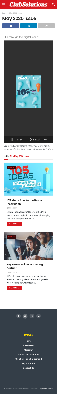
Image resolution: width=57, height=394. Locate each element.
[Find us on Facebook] (18, 316)
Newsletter (28, 345)
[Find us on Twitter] (25, 316)
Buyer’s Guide (28, 363)
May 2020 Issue (15, 13)
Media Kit (28, 350)
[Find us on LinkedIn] (38, 316)
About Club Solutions (28, 354)
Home (4, 13)
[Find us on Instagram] (32, 316)
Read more (15, 223)
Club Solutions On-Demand (28, 359)
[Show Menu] (3, 4)
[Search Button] (53, 4)
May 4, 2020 (12, 208)
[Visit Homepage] (28, 4)
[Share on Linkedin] (28, 25)
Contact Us (28, 368)
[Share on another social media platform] (46, 25)
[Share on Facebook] (10, 25)
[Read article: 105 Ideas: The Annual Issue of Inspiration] (28, 179)
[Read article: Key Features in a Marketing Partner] (28, 246)
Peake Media (47, 388)
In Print (11, 167)
